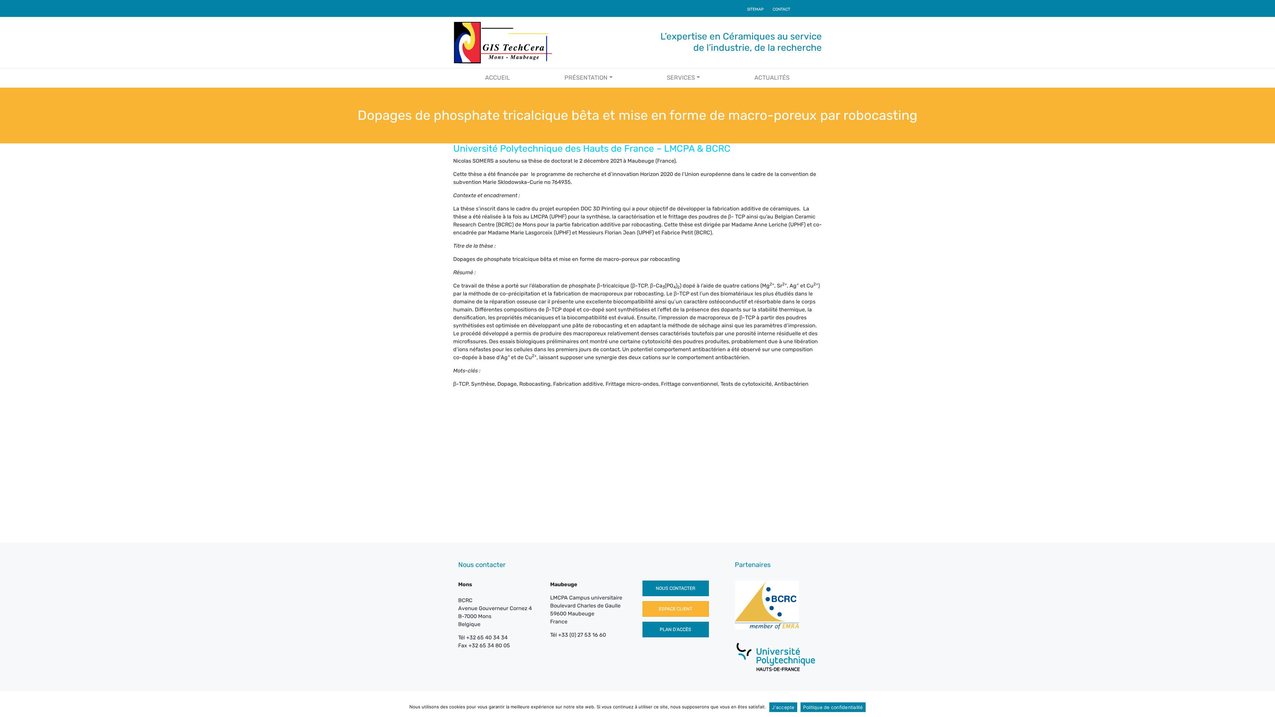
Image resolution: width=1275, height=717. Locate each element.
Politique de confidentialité (833, 707)
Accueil (497, 77)
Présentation (586, 77)
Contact (781, 9)
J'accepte (783, 707)
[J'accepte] (1266, 707)
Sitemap (755, 9)
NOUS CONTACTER (675, 588)
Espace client (675, 609)
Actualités (772, 77)
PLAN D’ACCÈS (675, 629)
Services (681, 77)
